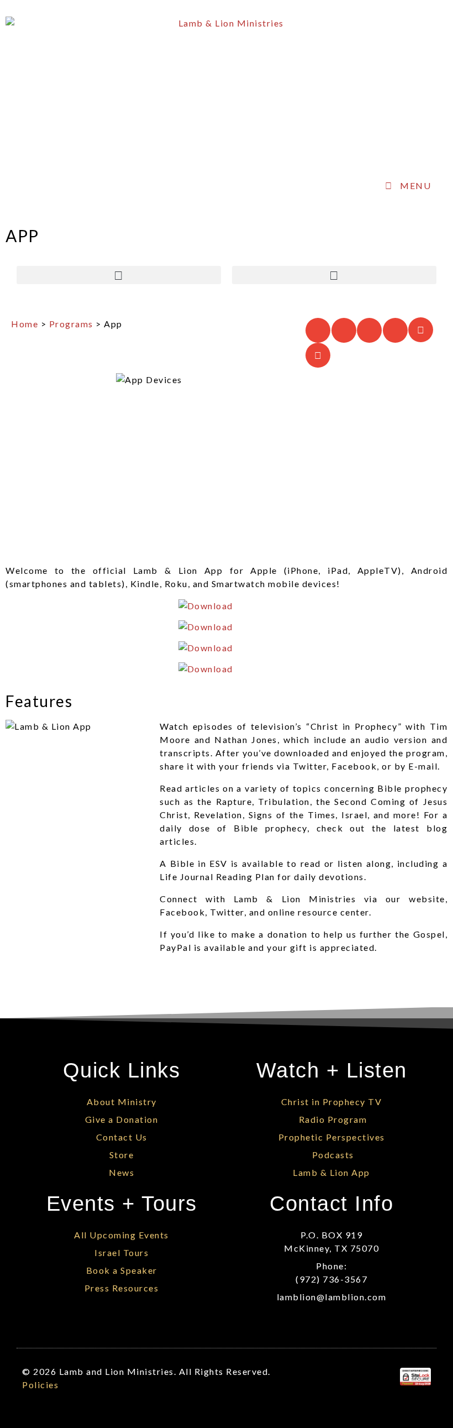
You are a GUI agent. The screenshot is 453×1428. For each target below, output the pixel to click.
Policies (40, 1384)
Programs (71, 323)
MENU (415, 185)
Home (24, 323)
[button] (119, 275)
